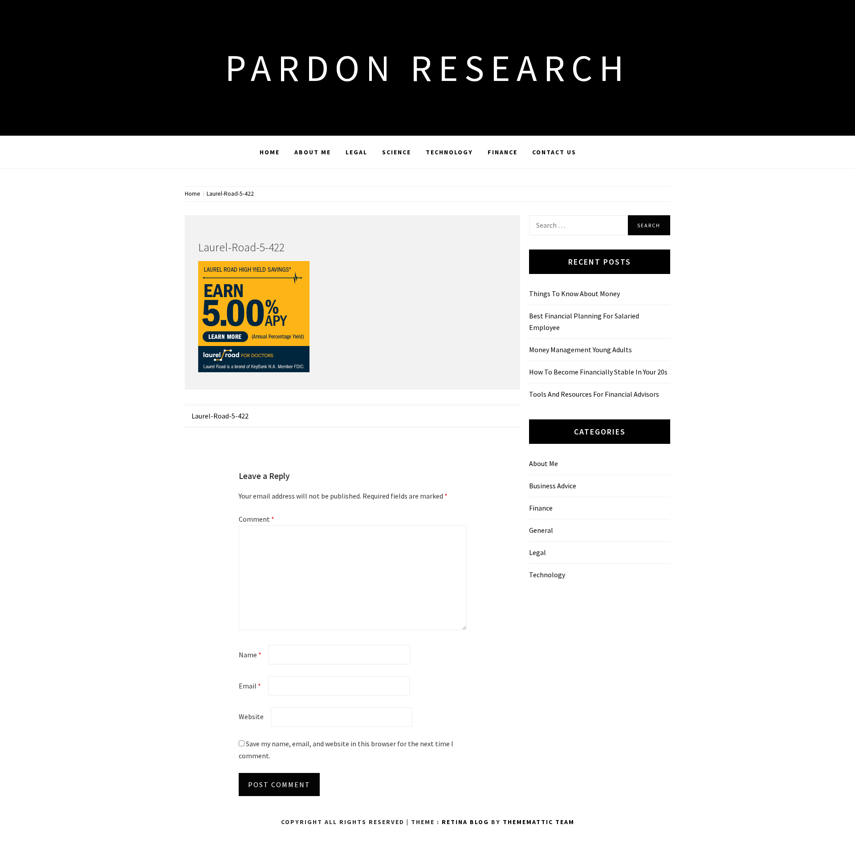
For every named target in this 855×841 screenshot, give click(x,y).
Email (250, 685)
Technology (449, 152)
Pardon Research (427, 67)
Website (251, 716)
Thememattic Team (538, 822)
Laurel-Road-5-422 (219, 415)
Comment (256, 519)
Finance (502, 152)
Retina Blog (465, 822)
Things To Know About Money (574, 293)
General (541, 530)
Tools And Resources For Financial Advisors (594, 394)
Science (396, 152)
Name (250, 654)
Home (270, 152)
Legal (356, 152)
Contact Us (554, 152)
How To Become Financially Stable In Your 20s (598, 371)
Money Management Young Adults (580, 349)
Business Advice (552, 485)
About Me (312, 152)
